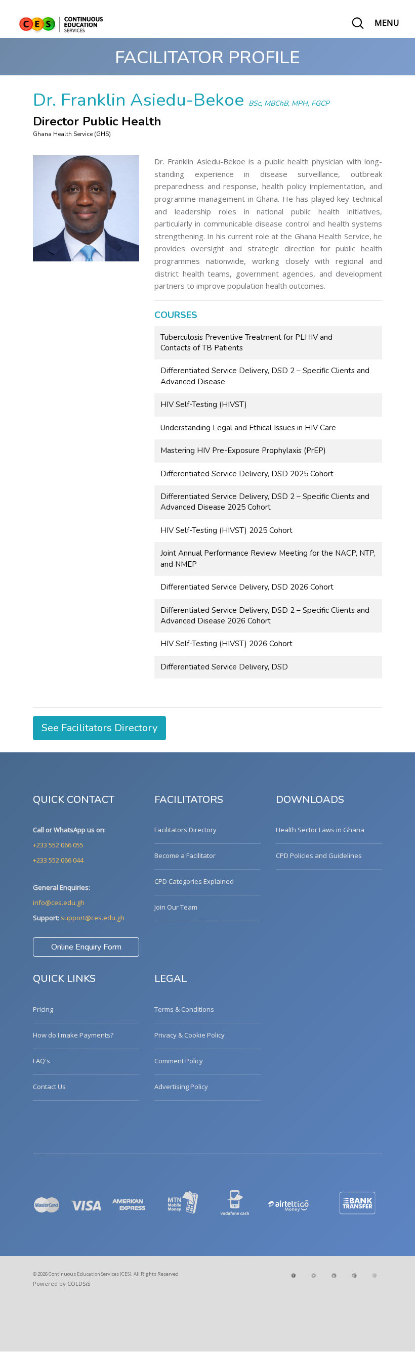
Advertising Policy (181, 1086)
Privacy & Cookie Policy (189, 1035)
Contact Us (49, 1086)
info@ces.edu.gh (59, 902)
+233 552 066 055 (58, 844)
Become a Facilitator (185, 855)
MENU (387, 22)
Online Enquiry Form (86, 947)
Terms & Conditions (184, 1009)
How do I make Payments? (73, 1035)
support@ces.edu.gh (92, 917)
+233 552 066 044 (58, 860)
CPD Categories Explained (194, 881)
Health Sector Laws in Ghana (320, 829)
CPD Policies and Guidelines (319, 855)
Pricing (43, 1009)
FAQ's (41, 1060)
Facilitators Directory (185, 829)
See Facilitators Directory (99, 728)
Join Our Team (175, 907)
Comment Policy (178, 1060)
